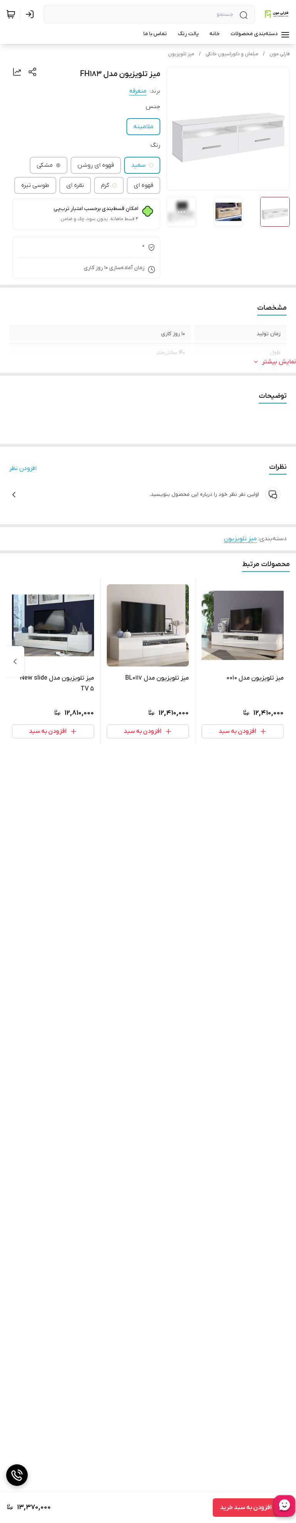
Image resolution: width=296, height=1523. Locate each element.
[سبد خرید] (10, 14)
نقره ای (75, 185)
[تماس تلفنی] (17, 1475)
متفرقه (137, 91)
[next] (15, 661)
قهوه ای (143, 185)
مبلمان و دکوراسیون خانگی (231, 54)
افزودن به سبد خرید (246, 1507)
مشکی (45, 165)
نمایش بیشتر (279, 362)
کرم (105, 185)
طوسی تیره (35, 185)
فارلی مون (279, 54)
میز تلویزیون (181, 54)
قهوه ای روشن (95, 165)
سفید (138, 165)
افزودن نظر (23, 468)
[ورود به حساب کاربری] (31, 14)
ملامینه (143, 127)
